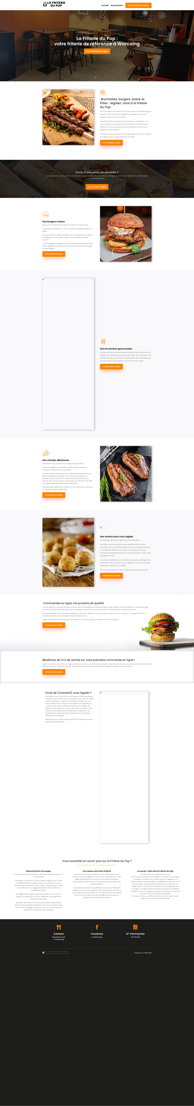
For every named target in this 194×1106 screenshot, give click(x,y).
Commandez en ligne (138, 5)
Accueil (105, 6)
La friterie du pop (97, 937)
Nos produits (117, 6)
